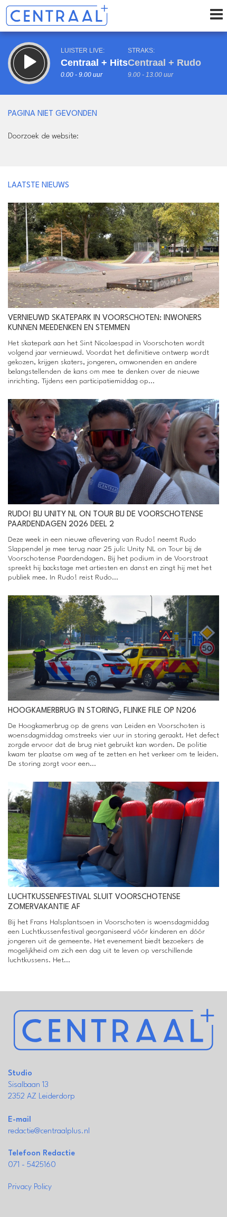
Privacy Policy (30, 1187)
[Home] (56, 16)
